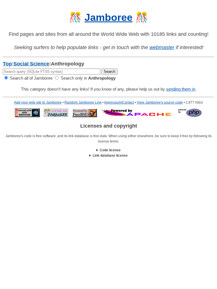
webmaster (161, 47)
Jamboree (108, 17)
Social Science (31, 64)
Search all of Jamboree (31, 78)
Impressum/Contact (119, 102)
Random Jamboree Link (82, 102)
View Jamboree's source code (160, 102)
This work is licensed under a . (108, 156)
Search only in (88, 78)
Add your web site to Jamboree (38, 102)
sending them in (180, 89)
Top (7, 64)
